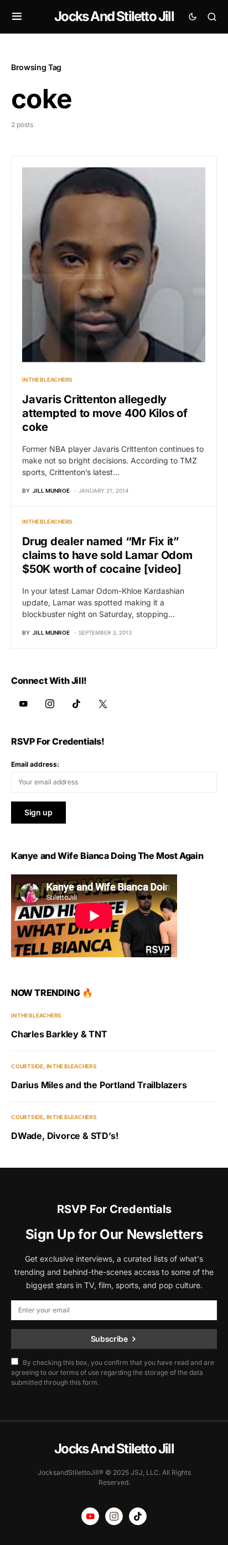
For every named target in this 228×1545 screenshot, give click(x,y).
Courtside (27, 1066)
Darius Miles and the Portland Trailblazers (99, 1084)
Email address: (35, 764)
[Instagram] (50, 703)
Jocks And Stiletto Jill (114, 16)
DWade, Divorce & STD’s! (64, 1135)
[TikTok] (76, 703)
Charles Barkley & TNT (59, 1034)
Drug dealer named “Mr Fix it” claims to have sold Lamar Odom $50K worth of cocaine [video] (107, 555)
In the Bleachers (47, 379)
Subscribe (109, 1338)
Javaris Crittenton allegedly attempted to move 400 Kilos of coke (105, 413)
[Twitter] (103, 703)
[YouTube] (23, 703)
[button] (17, 16)
